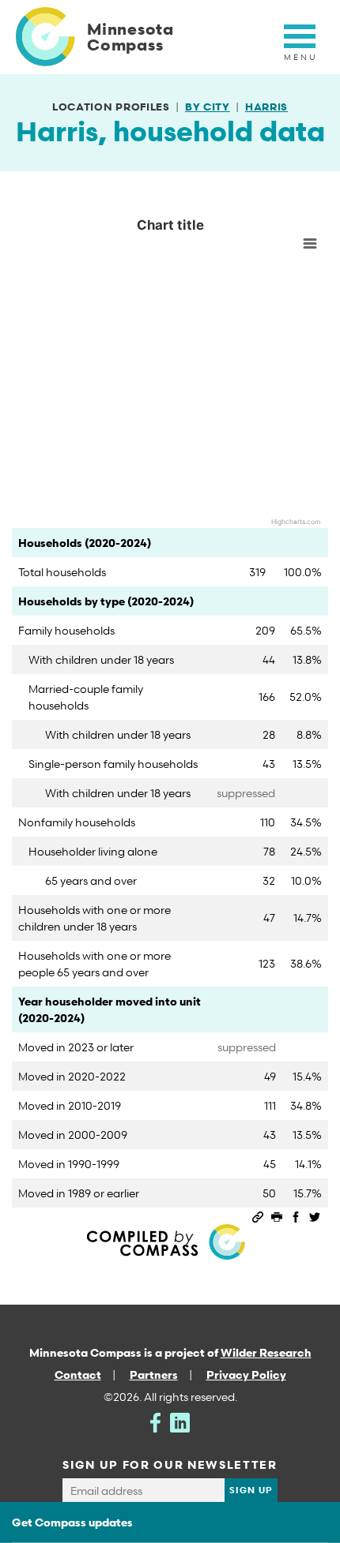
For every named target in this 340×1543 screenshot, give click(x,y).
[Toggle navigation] (299, 45)
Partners (154, 1374)
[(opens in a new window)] (155, 1421)
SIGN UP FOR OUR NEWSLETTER (170, 1464)
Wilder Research (266, 1352)
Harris (266, 106)
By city (207, 106)
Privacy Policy (246, 1374)
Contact (78, 1374)
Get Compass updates (72, 1522)
